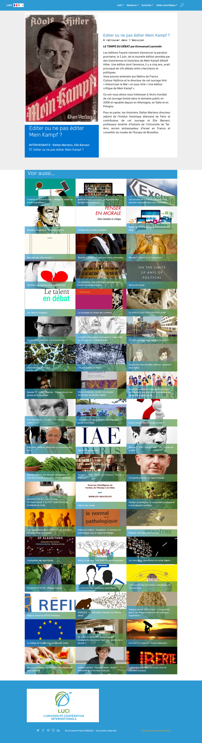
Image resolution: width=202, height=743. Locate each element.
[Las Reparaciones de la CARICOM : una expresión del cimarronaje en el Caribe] (50, 522)
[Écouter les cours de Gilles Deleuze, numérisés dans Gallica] (151, 357)
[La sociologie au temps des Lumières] (101, 302)
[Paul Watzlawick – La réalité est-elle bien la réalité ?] (50, 412)
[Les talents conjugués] (50, 302)
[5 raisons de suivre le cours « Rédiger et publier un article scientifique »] (50, 192)
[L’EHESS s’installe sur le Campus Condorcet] (151, 330)
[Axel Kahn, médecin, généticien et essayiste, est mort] (50, 440)
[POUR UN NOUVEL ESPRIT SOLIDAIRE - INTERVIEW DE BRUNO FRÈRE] (101, 385)
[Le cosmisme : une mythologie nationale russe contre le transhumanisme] (101, 275)
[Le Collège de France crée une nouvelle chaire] (50, 632)
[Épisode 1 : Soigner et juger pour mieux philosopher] (101, 247)
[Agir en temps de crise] (101, 440)
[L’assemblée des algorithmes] (50, 550)
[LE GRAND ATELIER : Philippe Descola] (50, 577)
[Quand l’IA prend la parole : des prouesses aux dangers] (151, 219)
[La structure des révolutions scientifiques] (101, 577)
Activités (146, 5)
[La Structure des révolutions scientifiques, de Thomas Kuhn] (151, 577)
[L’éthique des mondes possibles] (101, 219)
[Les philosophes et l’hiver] (101, 357)
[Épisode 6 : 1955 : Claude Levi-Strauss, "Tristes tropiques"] (101, 467)
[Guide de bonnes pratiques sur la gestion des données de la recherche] (101, 192)
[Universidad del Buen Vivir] (50, 357)
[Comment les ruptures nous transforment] (50, 275)
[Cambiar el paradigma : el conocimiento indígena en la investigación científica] (151, 495)
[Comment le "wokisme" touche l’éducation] (151, 632)
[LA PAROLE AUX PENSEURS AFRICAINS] (151, 302)
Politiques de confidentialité (155, 730)
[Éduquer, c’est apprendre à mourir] (151, 522)
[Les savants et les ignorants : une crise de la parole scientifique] (101, 412)
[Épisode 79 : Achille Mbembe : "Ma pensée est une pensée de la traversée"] (50, 385)
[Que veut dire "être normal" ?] (50, 247)
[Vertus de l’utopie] (151, 275)
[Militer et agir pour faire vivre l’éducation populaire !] (101, 550)
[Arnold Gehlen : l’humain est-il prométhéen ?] (50, 330)
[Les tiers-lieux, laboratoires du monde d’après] (151, 550)
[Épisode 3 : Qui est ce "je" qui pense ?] (151, 247)
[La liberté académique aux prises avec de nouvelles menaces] (151, 660)
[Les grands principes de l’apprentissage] (151, 467)
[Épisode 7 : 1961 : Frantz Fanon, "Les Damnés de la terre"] (151, 440)
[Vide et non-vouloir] (101, 495)
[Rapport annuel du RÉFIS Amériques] (50, 605)
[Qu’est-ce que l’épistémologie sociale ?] (151, 412)
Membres (132, 5)
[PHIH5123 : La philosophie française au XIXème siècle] (101, 605)
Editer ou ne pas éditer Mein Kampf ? (58, 149)
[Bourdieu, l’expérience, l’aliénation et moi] (50, 219)
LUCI (9, 5)
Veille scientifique (165, 5)
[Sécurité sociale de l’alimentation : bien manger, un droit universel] (50, 660)
